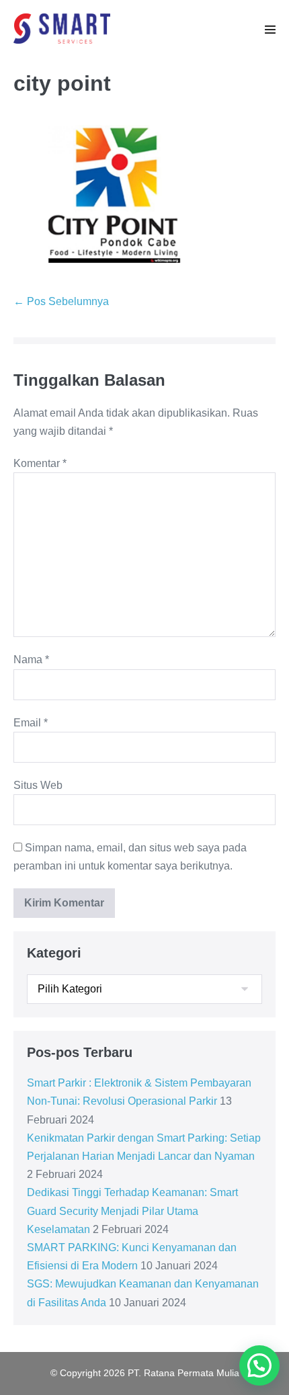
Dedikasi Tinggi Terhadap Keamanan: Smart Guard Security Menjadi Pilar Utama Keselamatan (132, 1210)
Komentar (40, 463)
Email (30, 722)
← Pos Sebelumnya (61, 301)
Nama (31, 659)
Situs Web (38, 785)
